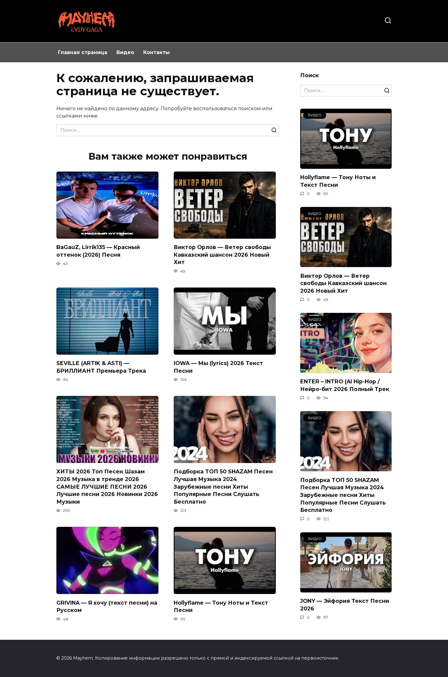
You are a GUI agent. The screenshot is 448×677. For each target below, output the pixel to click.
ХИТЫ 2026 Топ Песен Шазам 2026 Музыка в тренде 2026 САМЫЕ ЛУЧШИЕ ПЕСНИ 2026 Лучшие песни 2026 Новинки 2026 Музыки (107, 486)
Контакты (156, 52)
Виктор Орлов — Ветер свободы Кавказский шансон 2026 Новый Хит (222, 254)
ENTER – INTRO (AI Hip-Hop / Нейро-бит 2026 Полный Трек (344, 385)
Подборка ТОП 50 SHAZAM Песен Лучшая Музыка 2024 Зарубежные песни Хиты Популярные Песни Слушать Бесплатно (223, 486)
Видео (125, 52)
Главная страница (82, 52)
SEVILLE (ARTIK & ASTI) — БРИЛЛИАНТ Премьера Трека (101, 367)
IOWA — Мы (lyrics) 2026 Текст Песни (218, 367)
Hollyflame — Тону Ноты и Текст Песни (338, 181)
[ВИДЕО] (346, 165)
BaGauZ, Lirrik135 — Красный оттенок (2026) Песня (98, 251)
